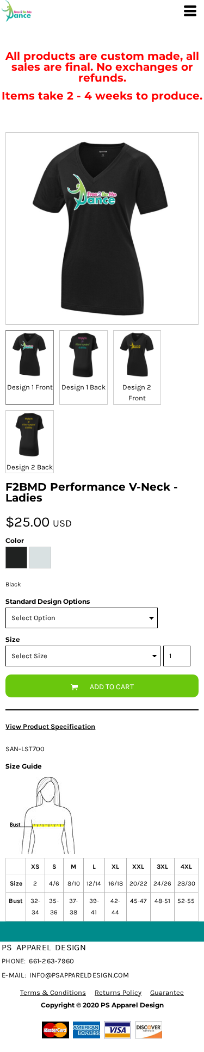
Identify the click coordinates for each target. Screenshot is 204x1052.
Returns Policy (118, 992)
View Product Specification (50, 726)
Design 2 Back (30, 467)
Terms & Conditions (53, 992)
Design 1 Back (83, 387)
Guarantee (167, 992)
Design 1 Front (30, 387)
